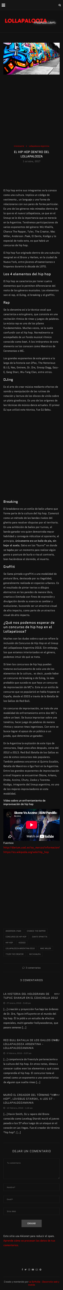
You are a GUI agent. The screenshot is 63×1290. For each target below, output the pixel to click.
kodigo (22, 942)
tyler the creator (15, 954)
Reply (57, 994)
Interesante (19, 146)
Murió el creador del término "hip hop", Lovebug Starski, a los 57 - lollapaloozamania (29, 1099)
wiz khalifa (34, 954)
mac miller (45, 948)
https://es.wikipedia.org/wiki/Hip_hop (26, 852)
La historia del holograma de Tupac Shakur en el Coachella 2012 (30, 996)
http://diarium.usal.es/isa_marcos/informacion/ (31, 847)
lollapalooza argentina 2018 (20, 948)
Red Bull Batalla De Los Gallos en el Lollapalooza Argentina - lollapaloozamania (31, 1044)
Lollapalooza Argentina (39, 146)
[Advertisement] (31, 111)
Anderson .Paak (13, 931)
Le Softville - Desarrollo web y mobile (43, 1283)
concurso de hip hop (16, 936)
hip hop (9, 942)
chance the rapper (36, 931)
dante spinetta (39, 936)
